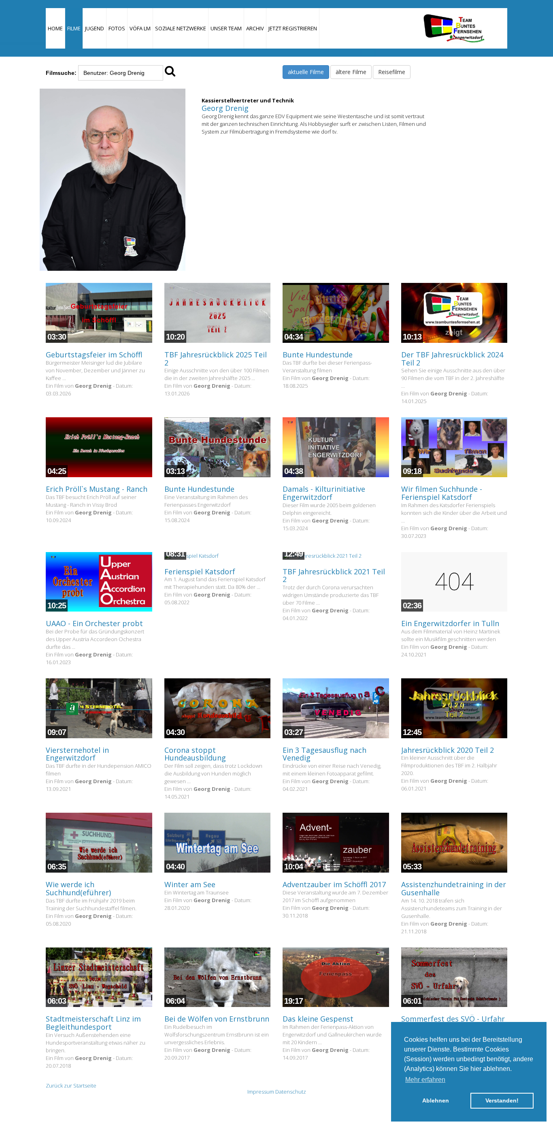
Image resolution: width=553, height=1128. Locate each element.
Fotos (116, 28)
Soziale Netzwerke (180, 28)
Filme (74, 28)
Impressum (260, 1091)
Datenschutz (290, 1091)
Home (55, 28)
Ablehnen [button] (435, 1100)
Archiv (255, 28)
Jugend (94, 28)
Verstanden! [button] (502, 1100)
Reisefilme (391, 72)
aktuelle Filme (306, 72)
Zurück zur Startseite (71, 1085)
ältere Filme (351, 72)
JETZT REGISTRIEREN (292, 28)
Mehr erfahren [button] (425, 1079)
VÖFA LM (140, 28)
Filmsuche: (61, 73)
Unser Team (226, 28)
